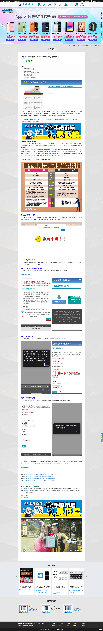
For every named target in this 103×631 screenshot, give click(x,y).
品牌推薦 (61, 623)
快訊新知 (76, 5)
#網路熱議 (23, 58)
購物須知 (75, 625)
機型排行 (44, 5)
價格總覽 (39, 5)
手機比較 (55, 5)
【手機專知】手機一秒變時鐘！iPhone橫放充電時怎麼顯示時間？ (40, 476)
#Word (54, 592)
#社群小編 (46, 590)
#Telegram (42, 592)
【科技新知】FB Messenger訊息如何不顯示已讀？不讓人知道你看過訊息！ (41, 474)
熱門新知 (68, 625)
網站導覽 (83, 625)
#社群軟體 (38, 590)
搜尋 (101, 1)
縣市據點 (68, 623)
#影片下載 (21, 589)
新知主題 (53, 625)
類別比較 (61, 625)
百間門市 (58, 490)
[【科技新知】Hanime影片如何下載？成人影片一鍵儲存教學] (26, 575)
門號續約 (67, 119)
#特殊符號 (55, 593)
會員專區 (94, 1)
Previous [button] (2, 25)
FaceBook (102, 434)
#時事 (30, 58)
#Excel (70, 592)
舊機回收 (60, 5)
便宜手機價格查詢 (24, 495)
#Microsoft (64, 592)
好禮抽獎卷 (61, 119)
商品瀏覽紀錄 (102, 438)
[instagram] (75, 1)
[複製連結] (32, 61)
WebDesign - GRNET (59, 629)
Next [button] (101, 25)
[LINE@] (81, 1)
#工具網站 (26, 589)
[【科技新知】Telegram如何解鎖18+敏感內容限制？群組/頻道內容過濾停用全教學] (43, 575)
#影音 (29, 589)
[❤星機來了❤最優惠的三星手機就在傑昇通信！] (51, 25)
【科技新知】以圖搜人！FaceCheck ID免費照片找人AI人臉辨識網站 (40, 480)
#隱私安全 (42, 590)
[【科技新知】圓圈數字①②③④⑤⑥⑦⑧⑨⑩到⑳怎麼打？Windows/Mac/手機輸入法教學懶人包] (60, 575)
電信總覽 (83, 623)
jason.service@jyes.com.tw (28, 625)
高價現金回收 (48, 490)
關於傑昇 (82, 5)
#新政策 (26, 58)
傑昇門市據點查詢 (24, 497)
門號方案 (71, 5)
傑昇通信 (40, 119)
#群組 (46, 592)
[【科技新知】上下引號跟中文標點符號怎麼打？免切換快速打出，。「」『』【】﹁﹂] (76, 575)
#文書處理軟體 (58, 592)
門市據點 (66, 5)
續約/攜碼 (33, 490)
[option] (51, 25)
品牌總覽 (53, 623)
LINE (102, 436)
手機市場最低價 (47, 119)
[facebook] (86, 1)
